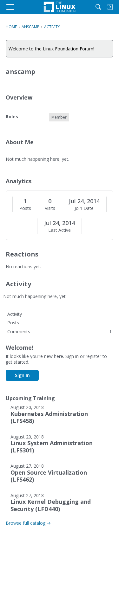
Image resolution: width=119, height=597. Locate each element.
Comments (59, 331)
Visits (50, 208)
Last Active (59, 230)
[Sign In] (110, 7)
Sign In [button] (22, 375)
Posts (25, 208)
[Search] (98, 7)
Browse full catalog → (28, 523)
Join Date (84, 208)
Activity (14, 314)
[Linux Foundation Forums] (59, 7)
